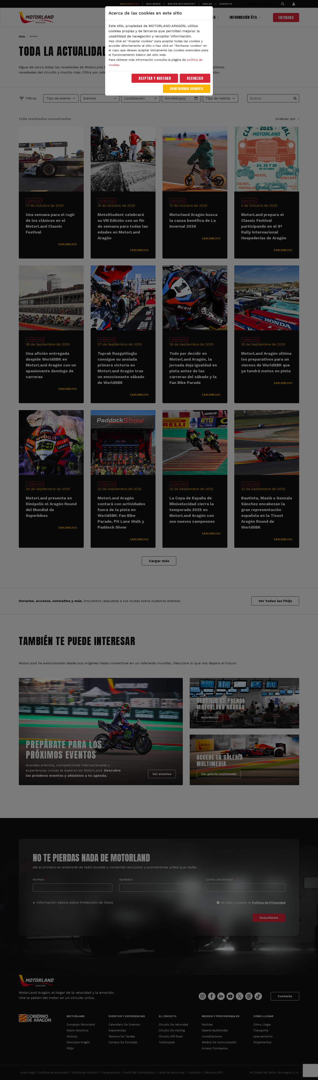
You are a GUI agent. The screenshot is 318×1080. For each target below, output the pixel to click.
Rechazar (195, 78)
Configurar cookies (186, 88)
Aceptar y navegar (155, 78)
